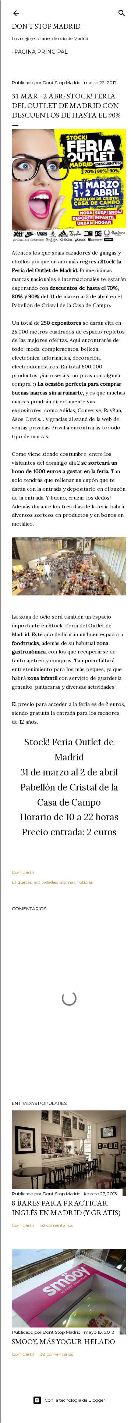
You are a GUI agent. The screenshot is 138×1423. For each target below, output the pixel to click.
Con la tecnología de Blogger (75, 1400)
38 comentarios (56, 1354)
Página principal (41, 51)
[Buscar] (121, 11)
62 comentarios (56, 1225)
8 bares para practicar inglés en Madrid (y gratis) (66, 1207)
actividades (45, 882)
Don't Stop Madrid (46, 26)
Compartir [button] (23, 872)
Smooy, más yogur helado (63, 1341)
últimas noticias (76, 882)
